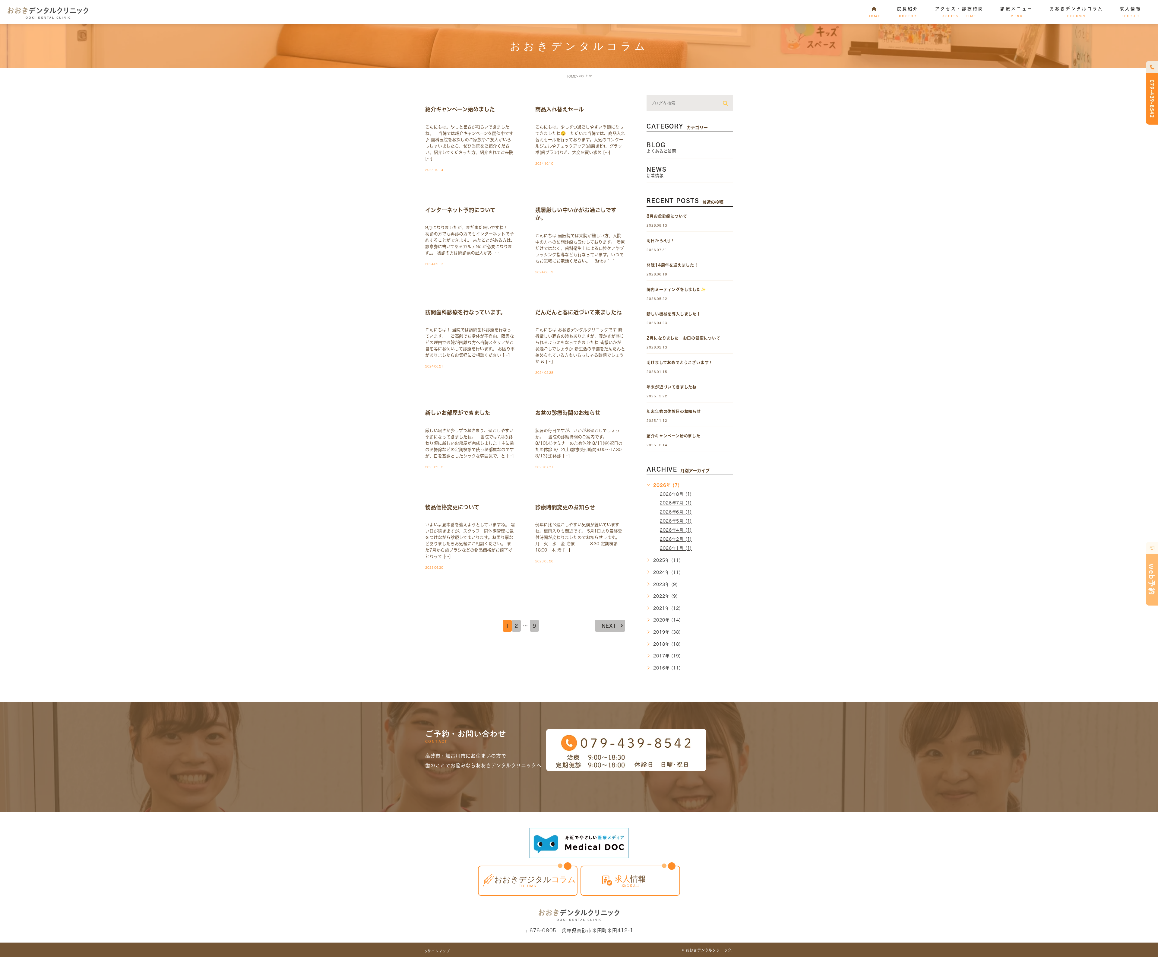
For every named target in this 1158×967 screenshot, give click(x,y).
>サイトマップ (437, 951)
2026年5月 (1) (676, 521)
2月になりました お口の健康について (683, 338)
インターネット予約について (460, 210)
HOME (571, 76)
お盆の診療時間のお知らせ (567, 412)
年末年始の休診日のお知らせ (674, 411)
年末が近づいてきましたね (672, 387)
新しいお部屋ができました (457, 412)
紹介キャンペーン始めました (460, 109)
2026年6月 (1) (676, 512)
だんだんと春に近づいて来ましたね (578, 312)
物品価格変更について (452, 507)
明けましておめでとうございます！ (680, 362)
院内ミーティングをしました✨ (676, 289)
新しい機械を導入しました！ (674, 314)
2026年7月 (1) (676, 503)
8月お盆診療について (667, 216)
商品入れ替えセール (559, 109)
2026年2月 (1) (676, 539)
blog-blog (445, 98)
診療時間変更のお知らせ (565, 507)
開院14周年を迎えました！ (672, 265)
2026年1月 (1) (676, 548)
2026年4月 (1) (676, 530)
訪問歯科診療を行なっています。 (465, 312)
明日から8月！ (661, 241)
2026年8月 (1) (676, 494)
